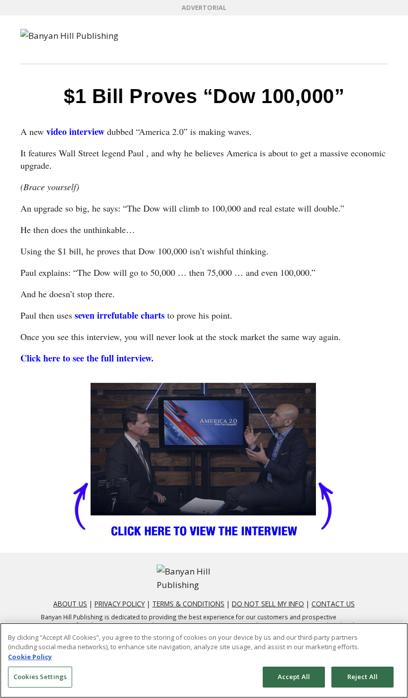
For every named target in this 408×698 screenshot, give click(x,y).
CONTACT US (333, 603)
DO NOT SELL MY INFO (268, 603)
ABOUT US (70, 603)
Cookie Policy (30, 656)
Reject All (362, 676)
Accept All (294, 676)
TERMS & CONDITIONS (188, 603)
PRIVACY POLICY (120, 603)
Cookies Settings (40, 676)
